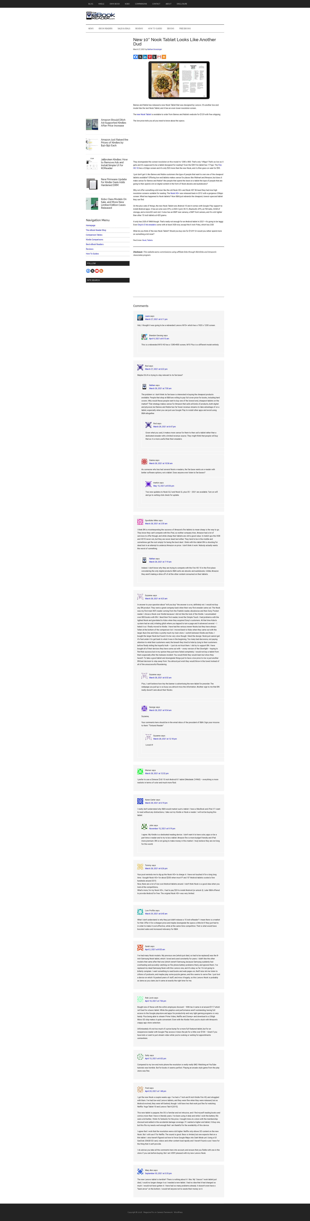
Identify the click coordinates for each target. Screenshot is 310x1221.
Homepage (90, 225)
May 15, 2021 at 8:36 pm (163, 486)
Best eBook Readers (95, 244)
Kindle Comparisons (94, 239)
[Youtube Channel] (97, 271)
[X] (140, 57)
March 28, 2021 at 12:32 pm (157, 773)
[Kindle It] (154, 57)
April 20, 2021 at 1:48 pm (155, 1091)
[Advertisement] (178, 142)
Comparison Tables (94, 235)
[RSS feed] (101, 271)
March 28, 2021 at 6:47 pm (164, 427)
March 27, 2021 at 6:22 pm (156, 369)
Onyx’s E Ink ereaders (147, 225)
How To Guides (92, 254)
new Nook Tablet (144, 114)
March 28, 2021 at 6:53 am (160, 678)
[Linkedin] (145, 57)
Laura (147, 316)
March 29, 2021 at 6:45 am (156, 914)
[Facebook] (135, 57)
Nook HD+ (174, 193)
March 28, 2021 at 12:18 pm (165, 739)
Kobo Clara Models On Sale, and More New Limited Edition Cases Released (113, 203)
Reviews (89, 249)
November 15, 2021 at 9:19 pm (162, 828)
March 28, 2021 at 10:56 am (161, 463)
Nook (144, 240)
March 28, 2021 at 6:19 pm (156, 803)
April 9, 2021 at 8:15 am (159, 338)
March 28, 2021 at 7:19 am (160, 562)
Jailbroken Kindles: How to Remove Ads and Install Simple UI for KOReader (114, 164)
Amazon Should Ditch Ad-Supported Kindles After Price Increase (113, 122)
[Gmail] (159, 57)
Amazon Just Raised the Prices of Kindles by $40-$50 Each (114, 142)
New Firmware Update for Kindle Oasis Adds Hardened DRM (114, 182)
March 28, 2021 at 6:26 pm (156, 868)
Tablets (150, 240)
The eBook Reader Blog (96, 230)
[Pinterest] (150, 57)
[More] (164, 57)
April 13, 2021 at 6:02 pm (155, 1058)
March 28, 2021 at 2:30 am (156, 523)
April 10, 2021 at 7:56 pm (155, 1001)
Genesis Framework (165, 1212)
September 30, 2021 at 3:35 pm (158, 1173)
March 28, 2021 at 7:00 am (160, 388)
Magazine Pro (148, 1212)
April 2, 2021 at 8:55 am (155, 949)
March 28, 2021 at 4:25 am (156, 598)
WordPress (178, 1212)
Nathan (152, 385)
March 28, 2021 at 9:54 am (160, 710)
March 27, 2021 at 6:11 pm (156, 319)
